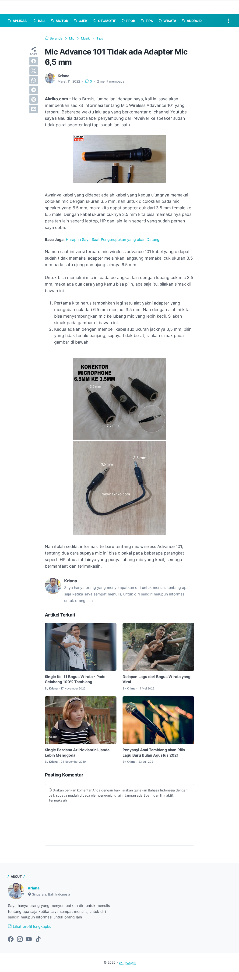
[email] (33, 109)
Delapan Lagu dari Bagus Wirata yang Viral (156, 679)
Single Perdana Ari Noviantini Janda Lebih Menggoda (77, 752)
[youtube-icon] (29, 939)
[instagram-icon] (20, 939)
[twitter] (33, 70)
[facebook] (33, 61)
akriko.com (127, 962)
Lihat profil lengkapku (31, 926)
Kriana (33, 888)
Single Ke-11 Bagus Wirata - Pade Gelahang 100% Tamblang (75, 679)
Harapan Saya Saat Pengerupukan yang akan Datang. (113, 239)
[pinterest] (33, 99)
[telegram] (33, 90)
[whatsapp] (33, 80)
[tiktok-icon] (38, 939)
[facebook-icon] (11, 939)
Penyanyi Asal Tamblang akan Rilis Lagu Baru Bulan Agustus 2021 (154, 752)
